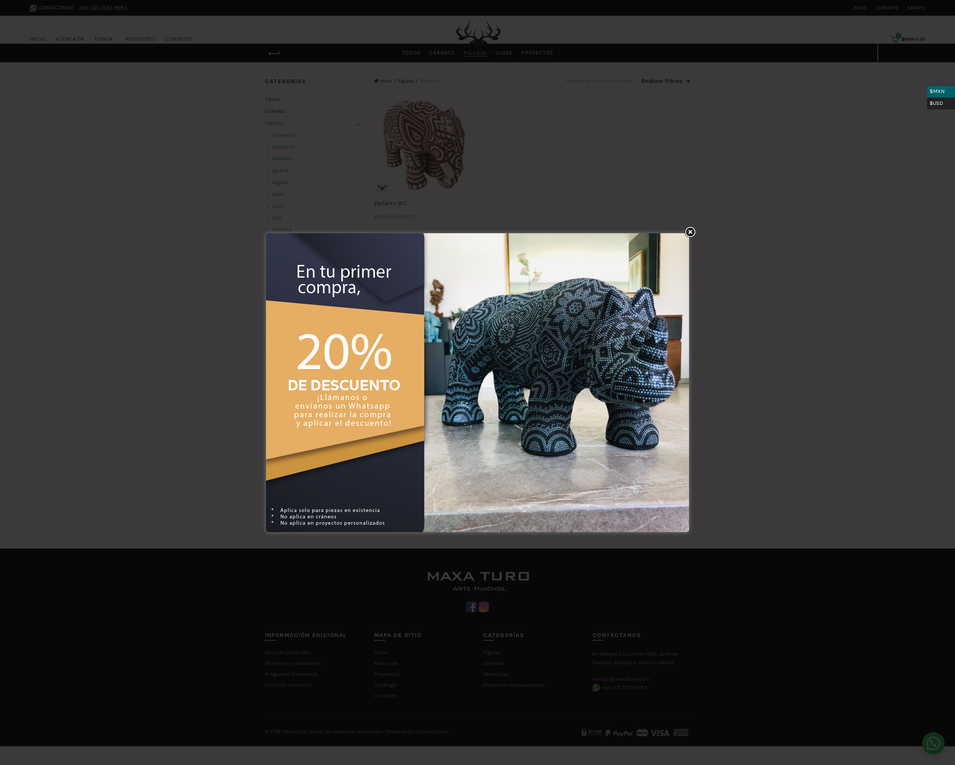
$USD (941, 102)
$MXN (941, 90)
